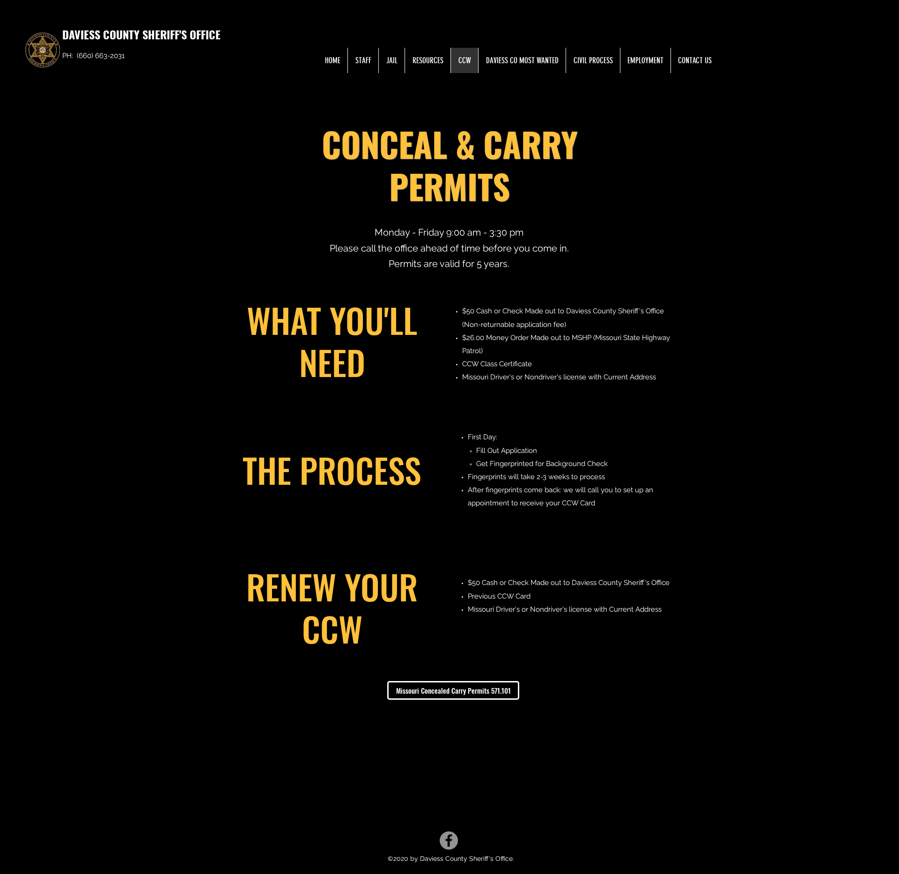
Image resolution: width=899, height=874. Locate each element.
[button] (427, 60)
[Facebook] (449, 840)
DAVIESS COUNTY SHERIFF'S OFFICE (141, 34)
